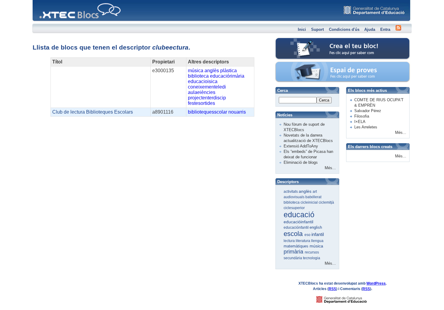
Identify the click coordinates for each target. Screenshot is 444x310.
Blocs (41, 1)
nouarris (237, 112)
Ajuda (369, 29)
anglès (211, 70)
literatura (303, 241)
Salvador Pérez (367, 110)
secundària (293, 258)
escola (294, 233)
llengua (317, 241)
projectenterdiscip (207, 97)
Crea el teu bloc (301, 41)
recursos (312, 252)
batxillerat (313, 197)
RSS (332, 289)
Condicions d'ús (344, 29)
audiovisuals (294, 197)
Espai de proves (301, 64)
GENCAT (347, 298)
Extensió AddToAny (301, 146)
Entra (385, 29)
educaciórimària (227, 76)
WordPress (376, 283)
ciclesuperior (294, 208)
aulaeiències (201, 92)
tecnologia (311, 258)
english (316, 227)
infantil (317, 234)
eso (307, 235)
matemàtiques (297, 246)
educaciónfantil (297, 227)
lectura (290, 241)
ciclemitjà (326, 202)
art (315, 191)
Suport (317, 29)
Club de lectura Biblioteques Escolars (92, 112)
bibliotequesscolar (207, 112)
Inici (302, 29)
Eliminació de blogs (301, 162)
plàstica (228, 70)
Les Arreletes (365, 127)
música (195, 70)
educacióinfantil (298, 221)
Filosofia (361, 116)
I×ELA (359, 121)
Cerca (324, 100)
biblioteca (198, 76)
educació (299, 214)
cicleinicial (310, 202)
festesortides (201, 103)
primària (294, 252)
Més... (330, 168)
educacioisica (202, 81)
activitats (291, 191)
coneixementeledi (207, 86)
